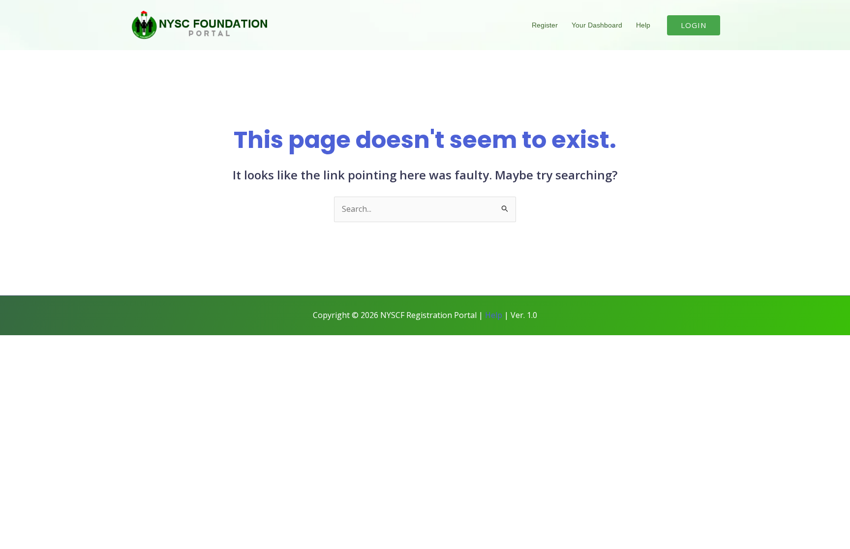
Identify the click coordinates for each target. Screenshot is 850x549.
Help (643, 25)
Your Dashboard (597, 25)
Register (545, 25)
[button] (693, 25)
